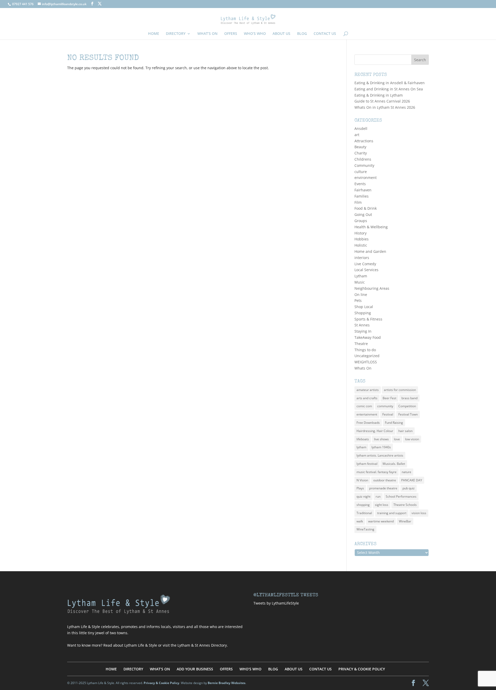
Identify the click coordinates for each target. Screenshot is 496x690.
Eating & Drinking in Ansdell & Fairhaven (389, 82)
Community (364, 165)
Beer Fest (389, 398)
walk (360, 521)
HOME (153, 34)
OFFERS (230, 34)
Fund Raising (394, 422)
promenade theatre (383, 488)
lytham (361, 447)
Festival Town (408, 414)
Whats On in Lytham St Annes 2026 (384, 107)
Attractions (363, 140)
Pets (358, 300)
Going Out (363, 214)
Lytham (360, 275)
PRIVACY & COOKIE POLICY (361, 669)
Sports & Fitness (368, 319)
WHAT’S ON (207, 34)
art (356, 134)
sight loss (381, 505)
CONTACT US (325, 34)
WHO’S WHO (255, 34)
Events (360, 183)
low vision (412, 439)
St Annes (362, 325)
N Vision (362, 480)
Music (359, 282)
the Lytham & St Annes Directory (199, 645)
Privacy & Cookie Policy (161, 683)
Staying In (362, 331)
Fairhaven (362, 189)
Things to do (365, 349)
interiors (361, 257)
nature (406, 472)
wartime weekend (381, 521)
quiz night (363, 496)
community (385, 406)
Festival (387, 414)
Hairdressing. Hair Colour (375, 431)
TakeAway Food (367, 337)
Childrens (362, 159)
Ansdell (360, 128)
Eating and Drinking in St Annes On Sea (388, 89)
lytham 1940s (381, 447)
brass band (409, 398)
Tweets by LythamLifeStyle (276, 603)
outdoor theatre (384, 480)
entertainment (367, 414)
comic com (364, 406)
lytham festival (367, 463)
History (360, 233)
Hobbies (361, 239)
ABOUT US (281, 34)
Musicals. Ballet (394, 463)
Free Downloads (368, 422)
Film (358, 202)
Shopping (362, 312)
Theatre (361, 343)
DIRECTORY (175, 34)
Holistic (360, 245)
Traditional (364, 513)
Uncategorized (366, 355)
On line (360, 294)
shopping (363, 505)
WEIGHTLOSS (365, 361)
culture (360, 171)
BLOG (302, 34)
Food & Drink (365, 208)
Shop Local (363, 306)
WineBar (405, 521)
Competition (407, 406)
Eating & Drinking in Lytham (378, 95)
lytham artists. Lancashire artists (380, 455)
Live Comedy (365, 263)
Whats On (362, 368)
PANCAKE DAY (411, 480)
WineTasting (365, 529)
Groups (360, 220)
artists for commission (400, 390)
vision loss (419, 513)
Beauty (360, 146)
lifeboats (363, 439)
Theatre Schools (405, 505)
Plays (360, 488)
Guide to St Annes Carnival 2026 (382, 101)
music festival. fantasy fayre (377, 472)
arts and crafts (367, 398)
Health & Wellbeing (371, 226)
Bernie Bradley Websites (226, 683)
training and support (391, 513)
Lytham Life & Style (140, 645)
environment (365, 177)
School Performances (401, 496)
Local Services (366, 269)
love (397, 439)
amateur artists (368, 390)
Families (361, 196)
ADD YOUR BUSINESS (195, 669)
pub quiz (408, 488)
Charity (360, 153)
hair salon (405, 431)
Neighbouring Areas (371, 288)
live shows (381, 439)
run (378, 496)
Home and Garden (370, 251)
